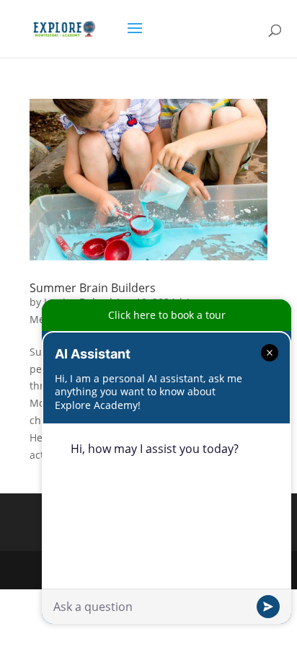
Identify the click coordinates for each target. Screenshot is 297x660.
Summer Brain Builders (93, 288)
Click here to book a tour (167, 315)
